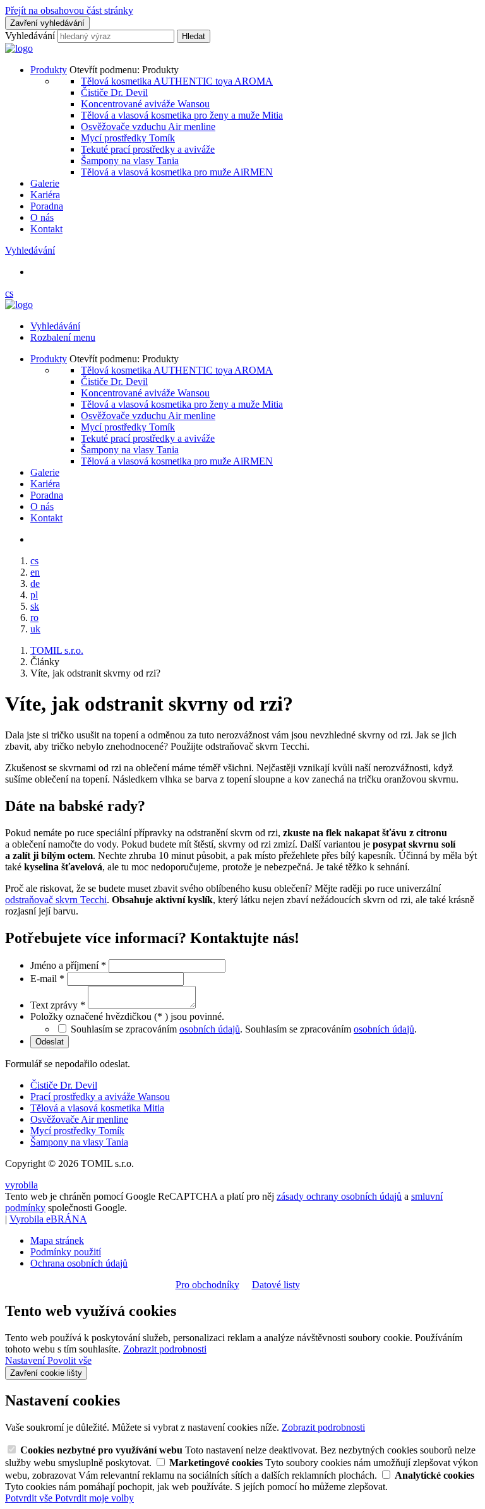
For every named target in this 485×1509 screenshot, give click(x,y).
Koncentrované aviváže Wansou (145, 103)
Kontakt (46, 228)
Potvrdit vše (30, 1498)
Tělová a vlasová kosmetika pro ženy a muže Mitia (182, 115)
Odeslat (49, 1041)
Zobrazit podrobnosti (165, 1349)
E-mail (47, 978)
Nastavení (26, 1360)
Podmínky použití (65, 1251)
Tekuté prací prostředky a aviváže (148, 149)
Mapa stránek (57, 1240)
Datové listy (276, 1284)
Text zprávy (57, 1005)
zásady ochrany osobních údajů (339, 1196)
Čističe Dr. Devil (114, 92)
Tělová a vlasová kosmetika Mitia (97, 1108)
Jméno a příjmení (68, 965)
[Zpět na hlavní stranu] (19, 48)
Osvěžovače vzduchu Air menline (148, 126)
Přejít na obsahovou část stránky (69, 10)
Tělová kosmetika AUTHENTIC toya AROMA (177, 81)
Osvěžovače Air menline (79, 1119)
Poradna (46, 206)
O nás (42, 217)
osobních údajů (209, 1029)
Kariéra (45, 194)
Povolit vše (69, 1360)
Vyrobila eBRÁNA (48, 1219)
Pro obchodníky (207, 1284)
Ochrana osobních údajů (79, 1263)
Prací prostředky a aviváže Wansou (100, 1096)
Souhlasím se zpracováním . (331, 1029)
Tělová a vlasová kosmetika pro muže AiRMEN (177, 172)
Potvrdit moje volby (94, 1498)
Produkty (48, 69)
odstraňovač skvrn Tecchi (56, 899)
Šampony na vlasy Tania (130, 160)
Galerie (44, 183)
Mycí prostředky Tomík (128, 138)
